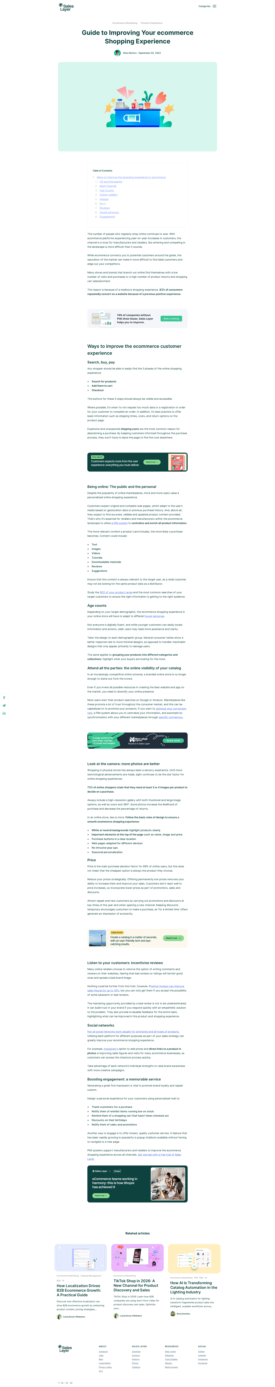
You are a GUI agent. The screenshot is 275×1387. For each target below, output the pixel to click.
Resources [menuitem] (171, 1346)
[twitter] (4, 706)
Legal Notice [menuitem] (105, 1363)
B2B (59, 1280)
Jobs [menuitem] (101, 1355)
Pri (101, 203)
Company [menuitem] (103, 1351)
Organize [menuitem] (136, 1351)
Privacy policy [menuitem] (105, 1367)
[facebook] (4, 698)
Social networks (109, 212)
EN (62, 1383)
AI (63, 1280)
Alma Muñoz (130, 52)
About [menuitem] (103, 1346)
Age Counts (107, 190)
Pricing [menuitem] (135, 1363)
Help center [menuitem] (170, 1351)
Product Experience (151, 23)
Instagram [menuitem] (203, 1359)
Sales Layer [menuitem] (139, 1346)
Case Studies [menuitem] (171, 1359)
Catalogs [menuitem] (136, 1367)
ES (67, 1383)
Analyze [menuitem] (136, 1359)
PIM (196, 1278)
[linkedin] (4, 713)
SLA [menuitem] (101, 1371)
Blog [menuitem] (101, 1359)
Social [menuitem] (202, 1346)
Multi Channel (108, 186)
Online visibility (109, 194)
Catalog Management (90, 1276)
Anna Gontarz (183, 1313)
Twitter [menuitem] (201, 1351)
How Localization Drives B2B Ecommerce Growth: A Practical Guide (79, 1290)
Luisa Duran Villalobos (74, 1316)
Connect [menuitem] (136, 1355)
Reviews (105, 207)
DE (71, 1383)
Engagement (107, 216)
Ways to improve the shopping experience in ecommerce (131, 177)
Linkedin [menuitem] (202, 1355)
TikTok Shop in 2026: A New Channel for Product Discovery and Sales (136, 1285)
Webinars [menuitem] (169, 1355)
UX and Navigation (111, 181)
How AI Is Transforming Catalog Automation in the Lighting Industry (193, 1287)
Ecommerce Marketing (125, 23)
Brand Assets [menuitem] (171, 1367)
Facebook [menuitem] (202, 1363)
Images (104, 199)
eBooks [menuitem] (168, 1363)
